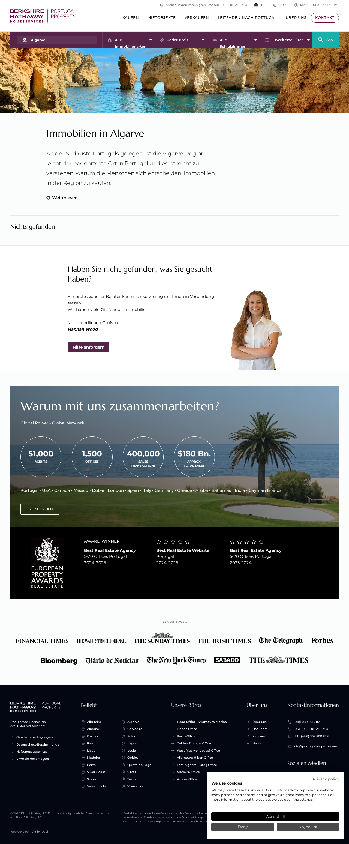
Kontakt (325, 17)
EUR (279, 5)
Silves (131, 772)
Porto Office (186, 736)
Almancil (93, 729)
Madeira (93, 757)
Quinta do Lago (139, 765)
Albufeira (94, 722)
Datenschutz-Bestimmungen (38, 744)
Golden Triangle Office (194, 743)
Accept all (275, 816)
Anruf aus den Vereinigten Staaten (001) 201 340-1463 (206, 5)
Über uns (296, 17)
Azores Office (187, 779)
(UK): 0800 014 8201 (308, 722)
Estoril (132, 736)
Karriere (258, 736)
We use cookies (226, 783)
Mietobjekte (162, 17)
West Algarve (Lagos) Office (198, 750)
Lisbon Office (187, 729)
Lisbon (92, 750)
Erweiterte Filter (287, 40)
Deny (243, 827)
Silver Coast (96, 772)
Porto (91, 765)
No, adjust (308, 827)
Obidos (133, 757)
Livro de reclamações (33, 759)
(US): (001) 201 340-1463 (310, 729)
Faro (90, 743)
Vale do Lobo (97, 786)
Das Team (260, 729)
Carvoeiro (134, 729)
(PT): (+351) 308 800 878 (311, 736)
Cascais (93, 736)
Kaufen (130, 17)
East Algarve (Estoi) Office (197, 765)
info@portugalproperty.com (315, 746)
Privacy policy (326, 779)
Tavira (132, 779)
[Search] (325, 38)
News (256, 743)
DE (263, 5)
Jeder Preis (177, 40)
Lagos (132, 743)
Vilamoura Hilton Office (195, 757)
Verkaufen (197, 17)
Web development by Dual (29, 831)
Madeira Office (188, 772)
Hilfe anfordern (88, 347)
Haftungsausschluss (31, 751)
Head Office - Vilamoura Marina (202, 722)
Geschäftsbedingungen (34, 737)
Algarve (133, 722)
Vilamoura (135, 786)
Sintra (91, 779)
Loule (131, 750)
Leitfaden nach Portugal (247, 17)
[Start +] (43, 16)
